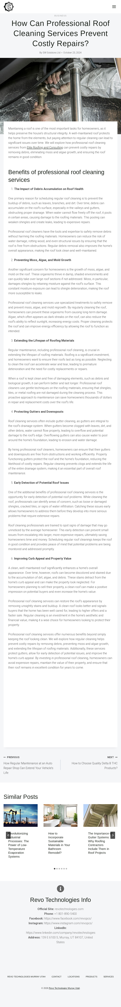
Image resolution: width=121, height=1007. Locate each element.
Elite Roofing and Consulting (45, 147)
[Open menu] (114, 7)
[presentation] (21, 815)
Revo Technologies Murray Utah (26, 976)
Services (108, 976)
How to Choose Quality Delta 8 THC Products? (94, 763)
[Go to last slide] (8, 835)
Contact (57, 976)
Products (91, 976)
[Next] (112, 835)
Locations (74, 976)
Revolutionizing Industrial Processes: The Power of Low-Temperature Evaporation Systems (18, 845)
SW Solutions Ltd (51, 52)
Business (60, 16)
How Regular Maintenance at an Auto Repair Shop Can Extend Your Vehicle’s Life (28, 765)
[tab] (54, 868)
